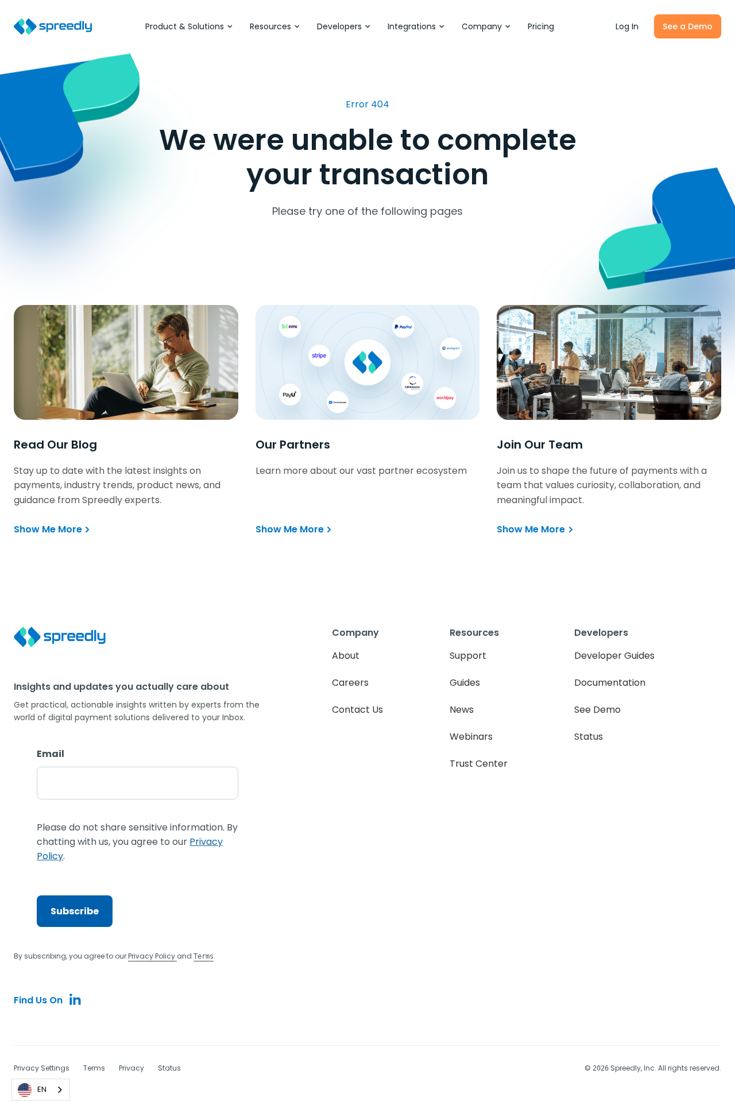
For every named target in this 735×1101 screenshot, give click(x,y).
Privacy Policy (152, 956)
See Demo (597, 709)
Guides (465, 682)
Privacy (131, 1068)
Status (588, 736)
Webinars (471, 736)
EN (42, 1089)
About (345, 655)
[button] (189, 26)
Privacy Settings (41, 1068)
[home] (53, 27)
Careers (350, 682)
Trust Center (479, 763)
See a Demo (688, 26)
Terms (94, 1068)
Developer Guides (614, 655)
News (462, 709)
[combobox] (40, 1090)
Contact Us (357, 709)
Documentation (609, 682)
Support (468, 655)
